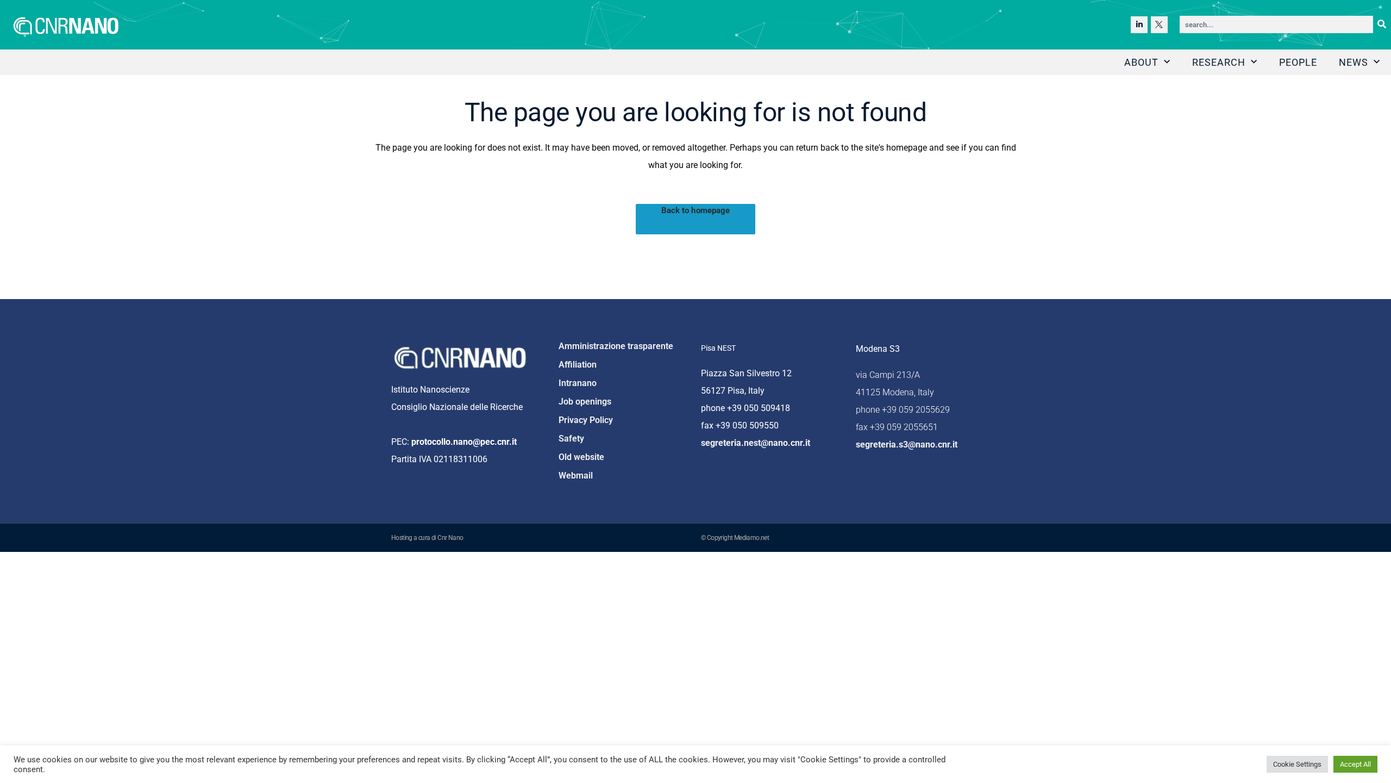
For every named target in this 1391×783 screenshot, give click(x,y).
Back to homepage (695, 210)
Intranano (578, 383)
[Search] (1381, 24)
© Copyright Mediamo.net (735, 538)
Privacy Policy (586, 420)
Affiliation (578, 364)
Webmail (576, 475)
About (1141, 62)
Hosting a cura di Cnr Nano (427, 538)
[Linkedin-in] (1139, 24)
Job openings (585, 401)
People (1298, 62)
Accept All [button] (1355, 764)
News (1353, 62)
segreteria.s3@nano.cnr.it (906, 444)
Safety (571, 438)
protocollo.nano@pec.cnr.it (464, 442)
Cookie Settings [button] (1297, 764)
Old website (581, 457)
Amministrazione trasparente (616, 346)
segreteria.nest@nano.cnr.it (755, 443)
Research (1218, 62)
